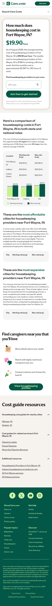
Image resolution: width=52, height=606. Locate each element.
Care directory (34, 550)
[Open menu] (3, 3)
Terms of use (9, 517)
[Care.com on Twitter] (21, 495)
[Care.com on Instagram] (40, 495)
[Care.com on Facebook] (12, 495)
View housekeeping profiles (26, 386)
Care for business (36, 542)
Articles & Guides (35, 513)
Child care (8, 540)
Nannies (7, 536)
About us (7, 509)
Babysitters (8, 532)
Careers (7, 513)
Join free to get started (23, 94)
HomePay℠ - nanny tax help (38, 533)
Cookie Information (37, 597)
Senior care (8, 552)
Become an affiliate (36, 546)
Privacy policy (9, 521)
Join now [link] (42, 3)
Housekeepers (10, 544)
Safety (31, 509)
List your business (36, 538)
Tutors (6, 548)
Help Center (33, 517)
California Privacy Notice (16, 597)
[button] (26, 11)
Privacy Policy (30, 593)
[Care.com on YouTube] (31, 495)
